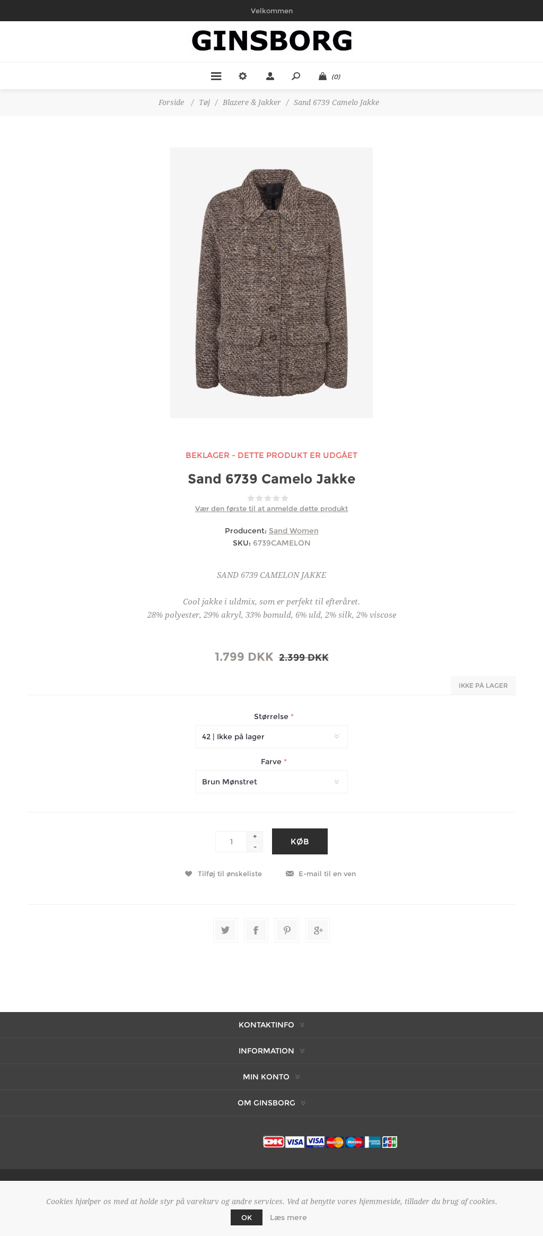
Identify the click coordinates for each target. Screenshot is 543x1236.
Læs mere (288, 1217)
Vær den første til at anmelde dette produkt (271, 508)
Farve (272, 761)
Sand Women (294, 530)
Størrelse (272, 716)
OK (246, 1217)
